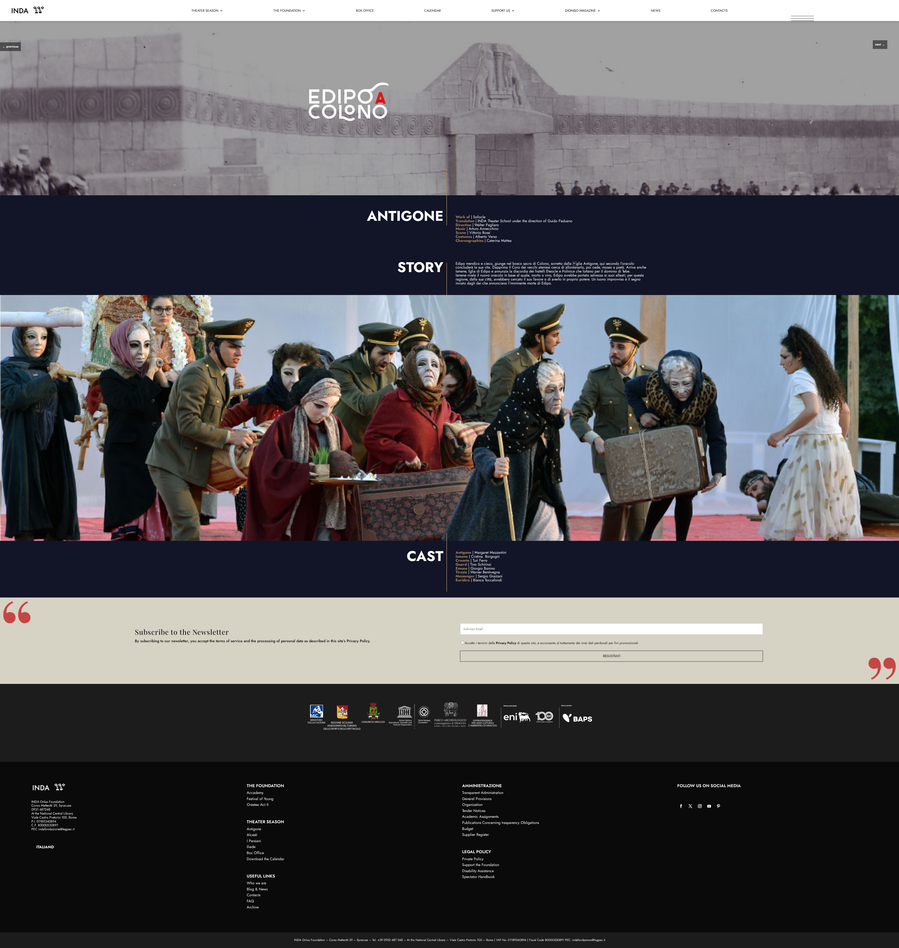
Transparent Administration (482, 792)
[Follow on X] (690, 806)
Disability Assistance (478, 871)
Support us (500, 11)
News (655, 11)
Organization (472, 804)
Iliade (251, 846)
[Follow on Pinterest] (718, 806)
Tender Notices (473, 810)
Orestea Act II (258, 804)
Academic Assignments (480, 816)
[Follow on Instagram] (700, 806)
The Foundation (287, 11)
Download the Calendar (265, 859)
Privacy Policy (506, 643)
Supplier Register (475, 834)
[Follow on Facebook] (681, 806)
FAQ (250, 901)
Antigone (254, 829)
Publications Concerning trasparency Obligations (500, 822)
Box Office (365, 11)
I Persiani (254, 841)
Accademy (255, 792)
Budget (467, 828)
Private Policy (472, 859)
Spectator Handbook (478, 876)
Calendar (432, 11)
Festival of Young (260, 798)
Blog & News (257, 889)
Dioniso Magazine (580, 11)
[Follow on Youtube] (709, 806)
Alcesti (252, 834)
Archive (253, 907)
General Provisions (476, 798)
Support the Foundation (480, 864)
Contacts (719, 11)
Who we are (256, 883)
